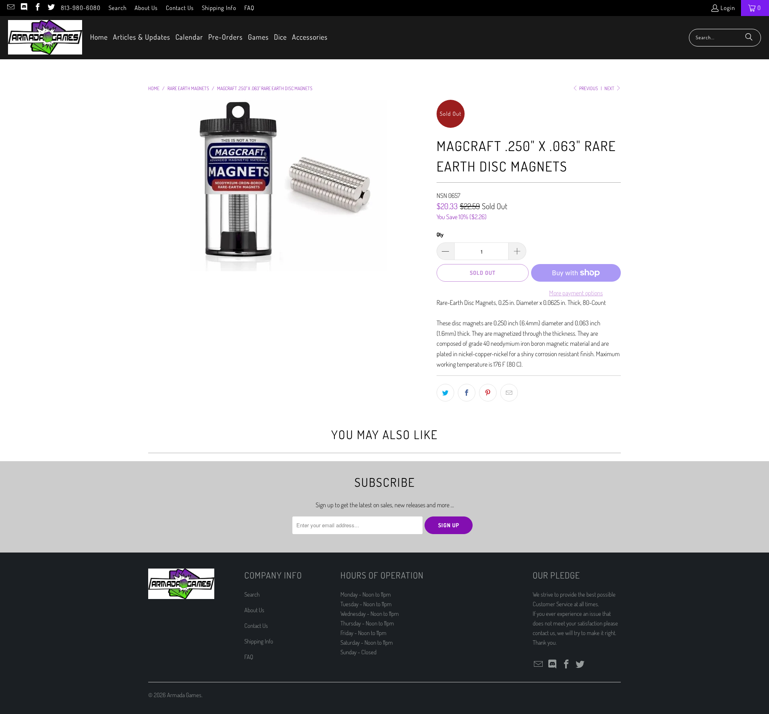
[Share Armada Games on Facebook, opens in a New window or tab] (466, 392)
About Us (146, 8)
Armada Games (184, 695)
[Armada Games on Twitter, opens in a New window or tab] (50, 8)
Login (728, 8)
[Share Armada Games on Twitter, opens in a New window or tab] (445, 392)
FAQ (249, 8)
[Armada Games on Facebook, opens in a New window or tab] (37, 8)
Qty (440, 234)
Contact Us (180, 8)
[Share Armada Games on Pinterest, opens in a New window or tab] (488, 392)
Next (609, 88)
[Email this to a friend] (509, 392)
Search (118, 8)
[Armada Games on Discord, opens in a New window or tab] (24, 8)
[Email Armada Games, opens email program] (10, 8)
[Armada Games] (45, 37)
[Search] (749, 37)
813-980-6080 (81, 8)
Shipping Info (219, 8)
